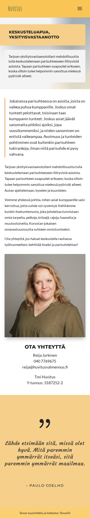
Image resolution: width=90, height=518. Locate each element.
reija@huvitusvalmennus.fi (45, 367)
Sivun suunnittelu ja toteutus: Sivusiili (45, 513)
